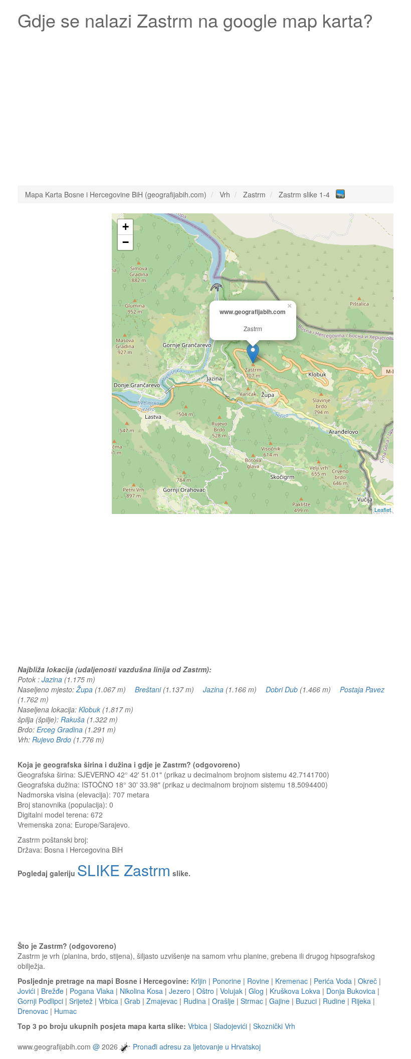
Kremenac (291, 981)
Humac (65, 1011)
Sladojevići (230, 1026)
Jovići (26, 991)
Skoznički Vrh (274, 1026)
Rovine (258, 981)
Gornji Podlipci (40, 1001)
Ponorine (227, 981)
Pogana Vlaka (92, 991)
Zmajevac (161, 1001)
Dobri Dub (282, 689)
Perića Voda (333, 981)
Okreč (367, 981)
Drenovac (33, 1011)
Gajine (279, 1001)
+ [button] (125, 226)
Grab (132, 1001)
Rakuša (73, 719)
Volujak (231, 991)
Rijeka (361, 1001)
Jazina (52, 679)
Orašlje (223, 1001)
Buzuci (306, 1001)
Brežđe (52, 991)
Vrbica (108, 1001)
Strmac (252, 1001)
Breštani (148, 689)
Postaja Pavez (362, 689)
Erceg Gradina (60, 729)
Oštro (205, 991)
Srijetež (81, 1001)
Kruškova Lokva (295, 991)
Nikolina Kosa (141, 991)
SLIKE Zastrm (123, 870)
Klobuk (89, 709)
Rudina (194, 1001)
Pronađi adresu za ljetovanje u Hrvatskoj (197, 1046)
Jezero (179, 991)
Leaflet (382, 509)
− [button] (125, 242)
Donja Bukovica (350, 991)
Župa (84, 689)
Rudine (334, 1001)
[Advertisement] (205, 105)
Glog (256, 991)
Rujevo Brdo (51, 739)
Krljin (199, 981)
